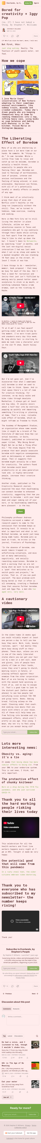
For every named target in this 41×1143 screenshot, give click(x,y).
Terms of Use (31, 973)
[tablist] (11, 1009)
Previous (8, 994)
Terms (34, 1125)
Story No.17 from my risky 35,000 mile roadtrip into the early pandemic (15, 1051)
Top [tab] (4, 1036)
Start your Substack (14, 1133)
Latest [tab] (10, 1036)
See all (6, 1097)
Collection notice (20, 1128)
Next (34, 994)
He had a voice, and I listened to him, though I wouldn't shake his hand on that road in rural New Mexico (14, 1045)
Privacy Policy (20, 978)
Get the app (31, 1133)
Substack (9, 1138)
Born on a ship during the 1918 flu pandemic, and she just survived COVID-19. (20, 790)
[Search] (37, 1036)
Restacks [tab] (16, 1009)
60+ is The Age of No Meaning (13, 1064)
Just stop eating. (11, 48)
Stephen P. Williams (14, 29)
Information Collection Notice (24, 975)
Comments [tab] (7, 1009)
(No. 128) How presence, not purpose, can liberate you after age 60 (15, 1069)
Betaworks (31, 241)
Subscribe (28, 3)
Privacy (27, 1125)
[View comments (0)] (12, 36)
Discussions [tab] (18, 1036)
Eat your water (9, 1081)
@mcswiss (19, 128)
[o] (35, 1044)
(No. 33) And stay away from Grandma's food (12, 1085)
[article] (20, 1050)
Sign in (36, 3)
